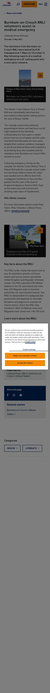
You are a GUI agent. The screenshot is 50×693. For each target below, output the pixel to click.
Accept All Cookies (25, 363)
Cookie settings (29, 349)
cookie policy (30, 342)
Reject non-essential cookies (25, 355)
